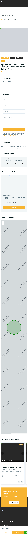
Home (4, 19)
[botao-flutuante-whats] (25, 532)
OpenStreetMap (19, 433)
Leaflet (13, 433)
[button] (3, 222)
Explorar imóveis (14, 502)
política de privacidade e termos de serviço (12, 135)
